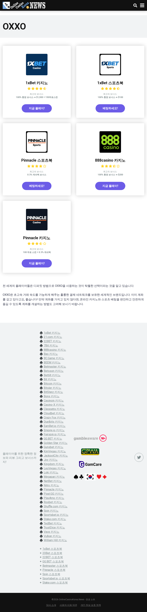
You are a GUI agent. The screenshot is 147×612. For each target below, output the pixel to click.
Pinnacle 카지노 (36, 238)
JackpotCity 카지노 (56, 455)
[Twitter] (138, 457)
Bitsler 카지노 (52, 388)
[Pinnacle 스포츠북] (37, 151)
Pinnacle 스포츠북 (36, 160)
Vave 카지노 (51, 532)
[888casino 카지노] (110, 151)
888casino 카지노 (110, 160)
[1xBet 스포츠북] (110, 74)
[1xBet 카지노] (37, 74)
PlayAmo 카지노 (54, 498)
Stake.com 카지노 (55, 519)
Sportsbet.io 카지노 (56, 515)
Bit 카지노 (50, 379)
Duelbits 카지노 (54, 421)
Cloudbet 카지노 (54, 413)
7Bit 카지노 (51, 345)
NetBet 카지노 (53, 481)
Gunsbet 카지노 (53, 447)
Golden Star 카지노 (56, 443)
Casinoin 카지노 (54, 400)
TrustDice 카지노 (54, 527)
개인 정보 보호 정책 (91, 605)
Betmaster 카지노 (55, 366)
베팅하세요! (110, 108)
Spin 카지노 (51, 510)
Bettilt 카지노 (52, 375)
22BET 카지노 (52, 341)
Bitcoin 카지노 (53, 383)
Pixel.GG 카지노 (54, 493)
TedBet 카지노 (53, 523)
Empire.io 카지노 (54, 430)
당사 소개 (51, 605)
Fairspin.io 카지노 (55, 434)
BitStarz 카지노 (53, 392)
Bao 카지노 (51, 354)
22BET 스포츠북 (52, 557)
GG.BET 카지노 (53, 438)
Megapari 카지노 (54, 476)
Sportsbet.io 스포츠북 (56, 578)
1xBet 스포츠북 (110, 83)
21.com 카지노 (53, 337)
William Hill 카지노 (55, 540)
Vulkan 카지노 (52, 536)
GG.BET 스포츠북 (53, 561)
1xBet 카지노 (37, 83)
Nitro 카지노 (51, 485)
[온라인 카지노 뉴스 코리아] (24, 5)
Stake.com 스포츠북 (55, 582)
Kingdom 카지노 (54, 464)
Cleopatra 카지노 (54, 409)
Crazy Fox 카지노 (55, 417)
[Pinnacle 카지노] (37, 229)
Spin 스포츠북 (51, 574)
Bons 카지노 (52, 396)
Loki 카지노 (51, 472)
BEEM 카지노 (52, 362)
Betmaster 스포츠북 (55, 565)
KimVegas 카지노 (55, 451)
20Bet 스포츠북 (52, 553)
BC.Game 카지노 (54, 358)
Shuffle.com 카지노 (56, 506)
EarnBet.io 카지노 (55, 426)
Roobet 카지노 (53, 502)
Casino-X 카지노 (54, 404)
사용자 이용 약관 (68, 605)
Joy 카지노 (51, 459)
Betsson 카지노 (54, 371)
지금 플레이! (37, 108)
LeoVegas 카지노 (55, 468)
